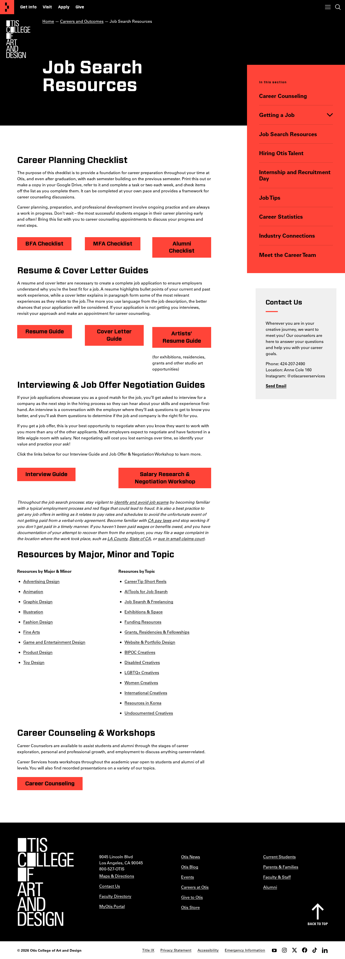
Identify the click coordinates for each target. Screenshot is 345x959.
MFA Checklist (112, 244)
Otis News (190, 856)
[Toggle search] (338, 7)
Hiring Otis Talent (281, 153)
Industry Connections (287, 235)
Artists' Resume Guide (181, 337)
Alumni (270, 887)
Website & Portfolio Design (150, 642)
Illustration (33, 611)
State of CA (140, 538)
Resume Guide (44, 331)
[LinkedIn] (325, 950)
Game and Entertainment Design (54, 642)
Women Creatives (141, 682)
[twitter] (294, 950)
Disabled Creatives (142, 662)
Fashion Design (38, 621)
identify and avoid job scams (141, 502)
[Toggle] (330, 115)
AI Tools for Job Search (146, 591)
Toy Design (33, 662)
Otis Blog (189, 866)
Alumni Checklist (181, 247)
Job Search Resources (288, 134)
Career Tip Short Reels (145, 581)
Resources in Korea (143, 702)
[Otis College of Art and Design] (7, 7)
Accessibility (208, 950)
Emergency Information (245, 950)
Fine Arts (31, 632)
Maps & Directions (116, 876)
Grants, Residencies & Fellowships (157, 632)
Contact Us (109, 886)
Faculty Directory (115, 896)
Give (80, 7)
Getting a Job (276, 115)
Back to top (318, 924)
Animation (33, 591)
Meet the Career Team (287, 255)
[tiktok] (315, 950)
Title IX (148, 950)
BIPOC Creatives (140, 652)
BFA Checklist (44, 244)
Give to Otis (192, 897)
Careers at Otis (195, 887)
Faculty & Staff (277, 877)
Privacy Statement (175, 950)
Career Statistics (281, 216)
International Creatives (146, 692)
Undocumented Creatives (149, 713)
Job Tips (269, 197)
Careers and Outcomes (82, 21)
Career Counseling (283, 96)
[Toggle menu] (328, 7)
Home (48, 21)
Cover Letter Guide (114, 335)
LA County (117, 538)
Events (187, 877)
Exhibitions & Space (144, 611)
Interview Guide (46, 474)
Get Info (28, 7)
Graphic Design (38, 601)
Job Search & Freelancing (149, 601)
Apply (63, 7)
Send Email (276, 386)
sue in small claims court (181, 538)
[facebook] (305, 950)
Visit (47, 7)
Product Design (38, 652)
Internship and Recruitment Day (295, 175)
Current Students (279, 856)
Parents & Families (280, 866)
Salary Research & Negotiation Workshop (165, 478)
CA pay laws (159, 520)
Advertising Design (41, 581)
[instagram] (284, 950)
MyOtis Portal (112, 906)
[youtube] (274, 950)
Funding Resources (143, 621)
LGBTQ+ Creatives (142, 672)
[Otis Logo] (18, 39)
